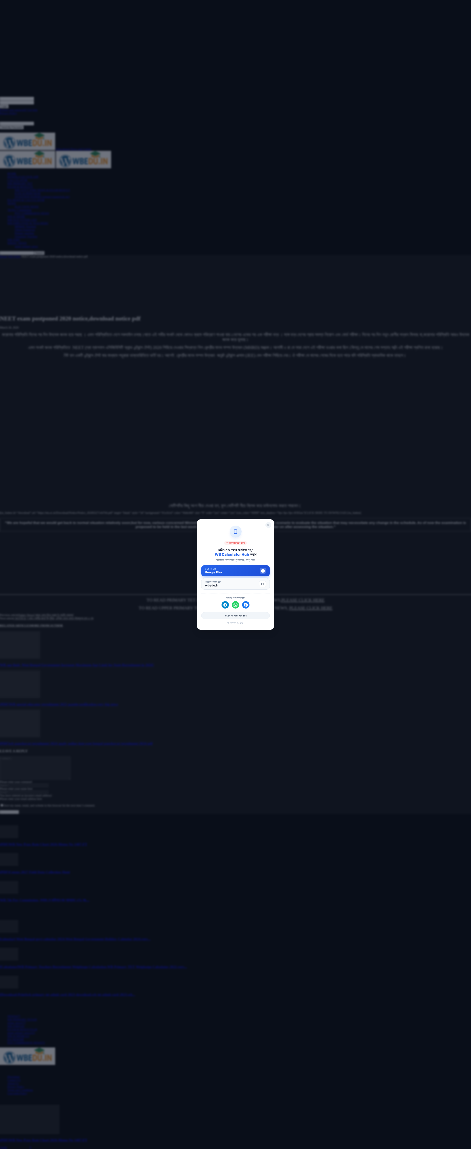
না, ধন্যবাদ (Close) (235, 623)
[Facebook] (245, 605)
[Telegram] (225, 605)
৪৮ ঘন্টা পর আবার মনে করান (236, 615)
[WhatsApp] (235, 605)
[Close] (268, 525)
